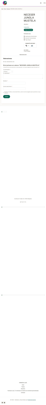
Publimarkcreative (32, 399)
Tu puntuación (6, 69)
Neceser (28, 51)
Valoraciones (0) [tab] (23, 54)
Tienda (23, 386)
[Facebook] (2, 403)
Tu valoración (6, 73)
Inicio (23, 384)
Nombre (5, 80)
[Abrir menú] (41, 3)
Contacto (23, 392)
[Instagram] (4, 403)
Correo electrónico (7, 86)
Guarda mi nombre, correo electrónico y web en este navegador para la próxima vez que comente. (22, 92)
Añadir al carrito (28, 29)
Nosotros (23, 388)
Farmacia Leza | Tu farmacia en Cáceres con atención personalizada (23, 390)
